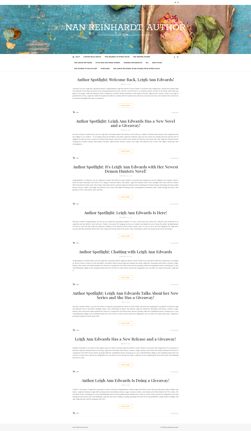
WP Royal (85, 427)
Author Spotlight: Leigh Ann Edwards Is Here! (125, 212)
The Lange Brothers (83, 63)
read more (125, 105)
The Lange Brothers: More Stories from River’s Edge (136, 68)
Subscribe (105, 68)
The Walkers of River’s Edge (117, 57)
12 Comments (174, 284)
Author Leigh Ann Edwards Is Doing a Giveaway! (125, 380)
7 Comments (174, 112)
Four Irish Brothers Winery (108, 63)
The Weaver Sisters (141, 57)
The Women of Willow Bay (85, 68)
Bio (147, 63)
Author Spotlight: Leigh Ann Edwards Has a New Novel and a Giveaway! (125, 123)
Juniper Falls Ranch (92, 57)
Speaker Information (133, 63)
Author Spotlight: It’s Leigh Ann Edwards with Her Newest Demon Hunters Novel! (125, 169)
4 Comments (174, 413)
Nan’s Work (157, 63)
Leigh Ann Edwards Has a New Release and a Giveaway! (125, 338)
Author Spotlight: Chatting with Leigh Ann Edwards (125, 251)
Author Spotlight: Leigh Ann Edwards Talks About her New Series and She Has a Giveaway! (125, 295)
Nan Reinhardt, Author (125, 28)
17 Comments (174, 243)
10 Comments (174, 204)
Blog (78, 57)
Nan (77, 112)
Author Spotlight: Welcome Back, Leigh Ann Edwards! (125, 79)
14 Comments (174, 158)
